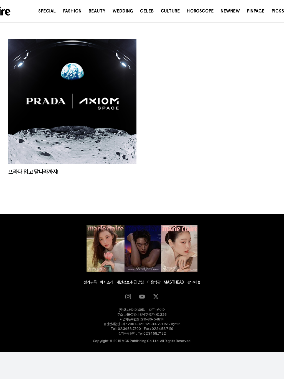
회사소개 (106, 282)
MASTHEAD (174, 282)
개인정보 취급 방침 (130, 282)
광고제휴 (194, 282)
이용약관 (153, 282)
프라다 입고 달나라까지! (33, 171)
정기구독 (90, 282)
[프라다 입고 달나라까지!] (72, 101)
